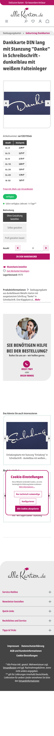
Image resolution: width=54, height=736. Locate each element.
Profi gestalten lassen (14, 238)
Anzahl (6, 248)
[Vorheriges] (6, 103)
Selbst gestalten (15, 227)
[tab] (26, 294)
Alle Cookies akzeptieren (28, 508)
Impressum (13, 646)
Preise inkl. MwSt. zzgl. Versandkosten (18, 188)
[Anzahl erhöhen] (46, 248)
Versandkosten (9, 667)
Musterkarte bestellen (17, 267)
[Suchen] (25, 21)
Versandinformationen (29, 680)
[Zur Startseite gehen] (27, 12)
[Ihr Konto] (40, 21)
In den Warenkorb (26, 256)
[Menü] (6, 21)
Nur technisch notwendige (28, 494)
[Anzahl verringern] (18, 248)
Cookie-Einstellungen (27, 655)
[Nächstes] (48, 103)
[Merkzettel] (33, 21)
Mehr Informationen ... (27, 487)
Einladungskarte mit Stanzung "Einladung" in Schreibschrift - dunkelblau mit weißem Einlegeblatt (27, 456)
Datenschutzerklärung (32, 646)
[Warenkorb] (47, 21)
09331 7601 (27, 369)
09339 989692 (27, 375)
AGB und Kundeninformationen (26, 650)
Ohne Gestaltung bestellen (14, 217)
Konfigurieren (28, 501)
